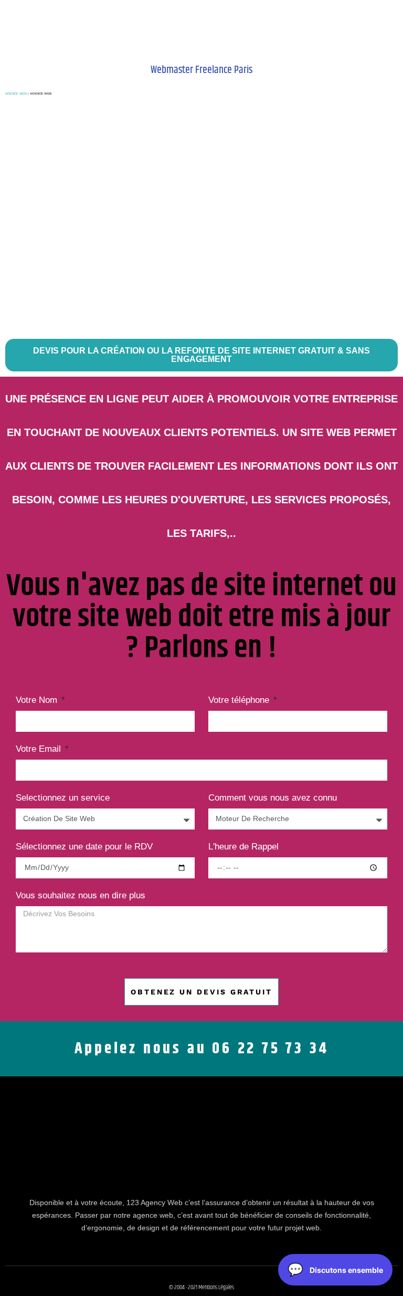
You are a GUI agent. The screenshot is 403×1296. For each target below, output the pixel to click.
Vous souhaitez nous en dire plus (80, 895)
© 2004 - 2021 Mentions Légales (201, 1287)
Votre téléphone (240, 700)
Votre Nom (38, 700)
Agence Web (16, 93)
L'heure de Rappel (243, 847)
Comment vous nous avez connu (272, 798)
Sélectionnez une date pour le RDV (84, 847)
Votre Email (39, 749)
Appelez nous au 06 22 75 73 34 (202, 1048)
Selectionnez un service (63, 798)
